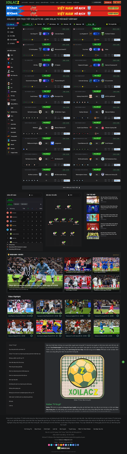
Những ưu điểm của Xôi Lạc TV (16, 358)
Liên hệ (11, 405)
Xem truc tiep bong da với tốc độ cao (18, 375)
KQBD (57, 2)
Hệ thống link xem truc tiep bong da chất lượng (20, 384)
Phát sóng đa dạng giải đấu (15, 366)
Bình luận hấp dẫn (13, 379)
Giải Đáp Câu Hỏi (98, 429)
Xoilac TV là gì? (13, 345)
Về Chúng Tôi (28, 429)
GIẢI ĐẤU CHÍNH (11, 50)
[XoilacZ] (13, 2)
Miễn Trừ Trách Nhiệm (84, 429)
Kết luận (11, 401)
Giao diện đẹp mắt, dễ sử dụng (16, 362)
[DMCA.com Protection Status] (63, 448)
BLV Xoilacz (54, 24)
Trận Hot (40, 24)
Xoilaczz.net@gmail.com (65, 439)
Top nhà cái (108, 2)
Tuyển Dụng (76, 2)
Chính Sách (47, 429)
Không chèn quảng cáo (14, 388)
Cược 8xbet (117, 2)
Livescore (62, 2)
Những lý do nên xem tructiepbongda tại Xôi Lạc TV (21, 392)
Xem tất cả (115, 255)
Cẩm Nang (69, 2)
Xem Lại (37, 2)
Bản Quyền (63, 429)
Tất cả (91, 24)
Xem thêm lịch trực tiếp (70, 187)
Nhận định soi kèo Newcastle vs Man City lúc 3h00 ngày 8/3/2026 (33, 285)
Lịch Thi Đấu (25, 2)
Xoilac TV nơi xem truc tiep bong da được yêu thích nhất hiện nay (24, 353)
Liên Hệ (55, 429)
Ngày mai (80, 24)
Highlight (31, 2)
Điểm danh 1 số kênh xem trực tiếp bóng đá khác (21, 397)
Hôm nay (67, 24)
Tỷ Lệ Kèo (52, 2)
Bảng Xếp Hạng (44, 2)
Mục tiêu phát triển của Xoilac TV (17, 349)
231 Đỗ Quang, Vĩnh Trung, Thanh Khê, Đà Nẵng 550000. (66, 432)
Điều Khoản (38, 429)
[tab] (12, 24)
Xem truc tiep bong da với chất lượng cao (19, 371)
